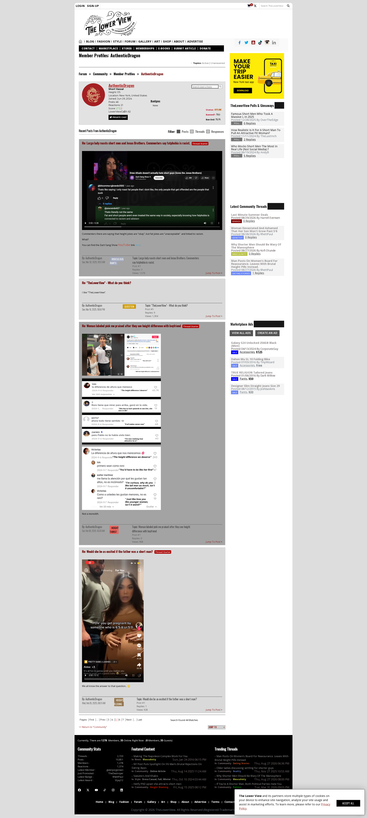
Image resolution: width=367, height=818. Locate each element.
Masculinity (149, 759)
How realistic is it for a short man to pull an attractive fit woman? (255, 131)
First (91, 719)
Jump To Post (214, 273)
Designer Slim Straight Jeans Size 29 (255, 386)
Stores (127, 48)
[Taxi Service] (257, 75)
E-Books (164, 48)
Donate (205, 48)
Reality (237, 771)
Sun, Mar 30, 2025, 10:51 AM (93, 262)
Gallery (144, 41)
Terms (215, 802)
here (137, 245)
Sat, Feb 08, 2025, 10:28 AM (93, 531)
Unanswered (218, 63)
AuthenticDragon (93, 258)
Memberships (145, 48)
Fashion (103, 41)
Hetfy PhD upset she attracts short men (157, 784)
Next (129, 719)
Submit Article (185, 48)
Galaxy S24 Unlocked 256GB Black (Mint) (254, 344)
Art (157, 41)
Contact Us (232, 802)
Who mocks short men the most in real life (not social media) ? (254, 147)
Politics (237, 787)
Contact (88, 48)
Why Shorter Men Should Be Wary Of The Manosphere (256, 245)
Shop (173, 802)
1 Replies (258, 273)
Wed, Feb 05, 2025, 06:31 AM (93, 703)
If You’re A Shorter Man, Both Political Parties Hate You (249, 784)
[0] (249, 6)
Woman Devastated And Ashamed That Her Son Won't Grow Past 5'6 (254, 229)
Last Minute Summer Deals (249, 215)
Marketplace (108, 48)
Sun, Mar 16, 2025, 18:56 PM (93, 309)
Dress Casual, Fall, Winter (156, 779)
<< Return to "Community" (93, 727)
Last (140, 719)
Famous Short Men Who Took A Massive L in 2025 (252, 115)
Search (289, 6)
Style (117, 41)
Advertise (195, 41)
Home (81, 41)
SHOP (167, 41)
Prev (103, 719)
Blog (90, 41)
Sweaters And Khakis (145, 776)
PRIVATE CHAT (119, 117)
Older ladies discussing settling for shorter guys (245, 768)
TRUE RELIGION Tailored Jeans (252, 372)
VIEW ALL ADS (241, 333)
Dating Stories (241, 763)
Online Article (158, 771)
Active (205, 63)
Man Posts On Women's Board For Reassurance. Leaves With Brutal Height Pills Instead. (254, 264)
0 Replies (249, 221)
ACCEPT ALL (348, 803)
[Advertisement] (216, 24)
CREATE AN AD (267, 333)
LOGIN (80, 6)
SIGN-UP (93, 6)
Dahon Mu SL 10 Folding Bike (250, 359)
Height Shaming (159, 787)
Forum (130, 41)
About (179, 41)
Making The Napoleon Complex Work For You (160, 756)
